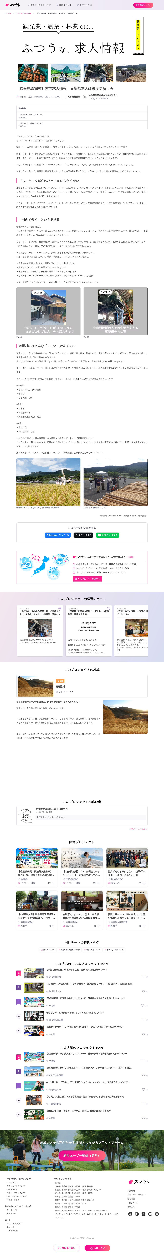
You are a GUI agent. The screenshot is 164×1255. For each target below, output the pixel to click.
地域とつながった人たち (17, 1196)
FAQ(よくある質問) (15, 1224)
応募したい (99, 1248)
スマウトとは (12, 1182)
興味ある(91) (68, 1248)
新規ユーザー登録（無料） (82, 1155)
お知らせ (10, 1227)
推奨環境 (131, 1199)
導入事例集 (11, 1213)
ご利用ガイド (12, 1210)
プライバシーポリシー (136, 1195)
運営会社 (131, 1207)
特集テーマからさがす (16, 1193)
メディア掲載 (12, 1231)
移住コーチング (13, 1200)
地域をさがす (12, 1189)
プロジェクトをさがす (16, 1186)
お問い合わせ (132, 1203)
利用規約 (131, 1191)
